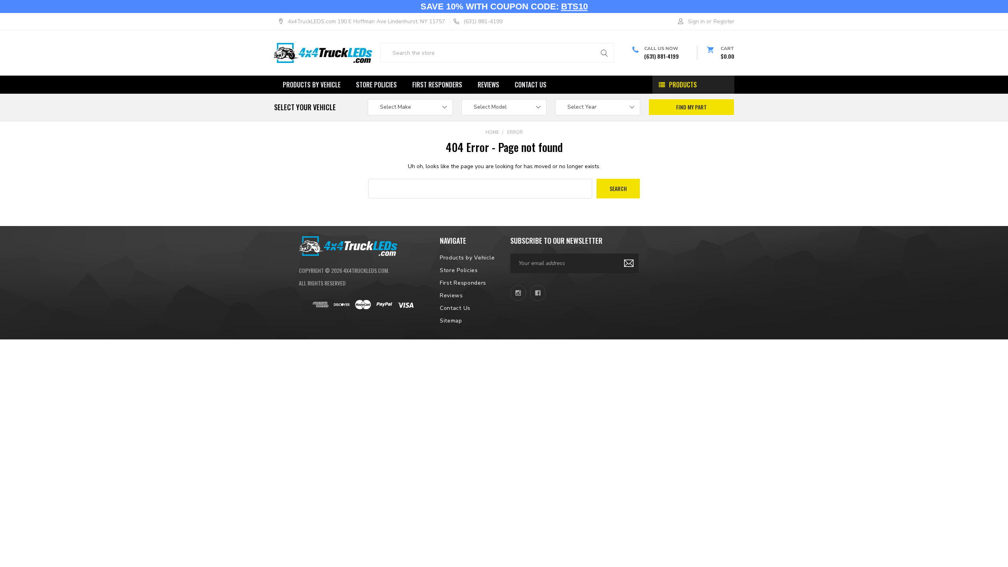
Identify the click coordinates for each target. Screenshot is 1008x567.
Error (515, 132)
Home (492, 132)
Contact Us (531, 84)
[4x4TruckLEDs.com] (348, 245)
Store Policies (376, 84)
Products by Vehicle (312, 84)
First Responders (437, 84)
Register (723, 21)
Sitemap (451, 320)
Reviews (488, 84)
